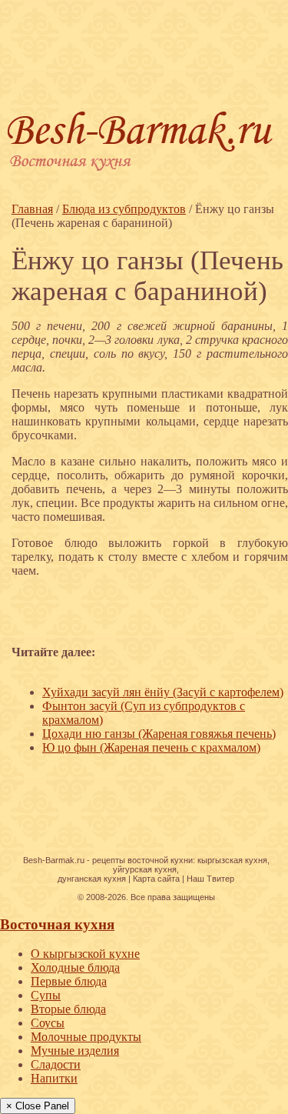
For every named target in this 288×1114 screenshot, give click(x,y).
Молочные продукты (86, 1036)
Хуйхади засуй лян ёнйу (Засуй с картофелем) (162, 692)
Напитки (54, 1078)
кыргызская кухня (232, 860)
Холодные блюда (75, 967)
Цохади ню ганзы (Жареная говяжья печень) (159, 733)
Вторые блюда (68, 1009)
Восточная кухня (57, 924)
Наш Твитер (210, 878)
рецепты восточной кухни (142, 860)
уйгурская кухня (145, 869)
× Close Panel (37, 1106)
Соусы (48, 1022)
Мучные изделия (75, 1050)
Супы (46, 995)
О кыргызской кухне (85, 953)
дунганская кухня (92, 878)
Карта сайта (156, 878)
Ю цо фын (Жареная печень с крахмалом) (151, 747)
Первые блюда (69, 981)
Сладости (56, 1064)
